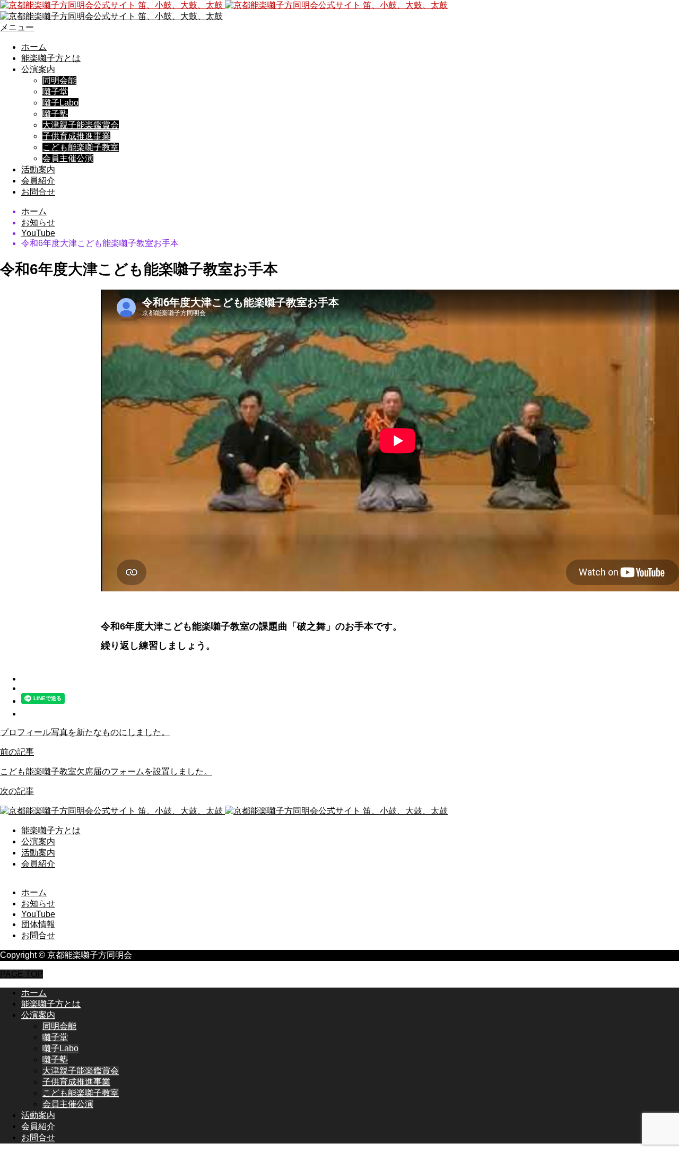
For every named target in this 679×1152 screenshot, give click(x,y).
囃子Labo (60, 102)
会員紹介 (38, 180)
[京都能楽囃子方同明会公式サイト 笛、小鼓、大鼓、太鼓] (224, 5)
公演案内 (38, 69)
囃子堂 (55, 91)
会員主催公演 (67, 158)
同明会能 (59, 80)
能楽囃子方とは (51, 58)
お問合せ (38, 191)
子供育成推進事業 (76, 136)
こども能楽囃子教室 (80, 147)
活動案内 (38, 169)
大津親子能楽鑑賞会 (80, 124)
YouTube (38, 914)
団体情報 (38, 924)
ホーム (34, 46)
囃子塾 (55, 113)
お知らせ (38, 903)
